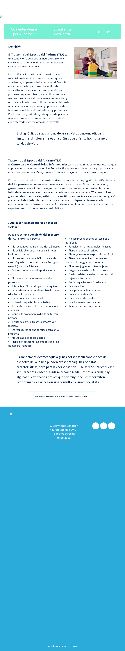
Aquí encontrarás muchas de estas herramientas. (61, 396)
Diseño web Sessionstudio (62, 646)
